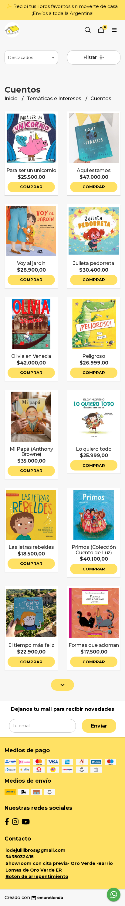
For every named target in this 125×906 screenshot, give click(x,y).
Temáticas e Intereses (55, 98)
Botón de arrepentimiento (36, 876)
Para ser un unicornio (31, 170)
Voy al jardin (31, 263)
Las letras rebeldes (31, 547)
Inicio (12, 98)
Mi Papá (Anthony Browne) (31, 451)
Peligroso (93, 356)
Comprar (31, 187)
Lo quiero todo (94, 449)
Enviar (99, 726)
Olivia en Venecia (31, 356)
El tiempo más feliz (31, 645)
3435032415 (19, 856)
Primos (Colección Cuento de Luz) (94, 549)
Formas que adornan (94, 645)
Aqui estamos (93, 170)
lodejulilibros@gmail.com (35, 850)
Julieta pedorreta (93, 263)
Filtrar (90, 57)
